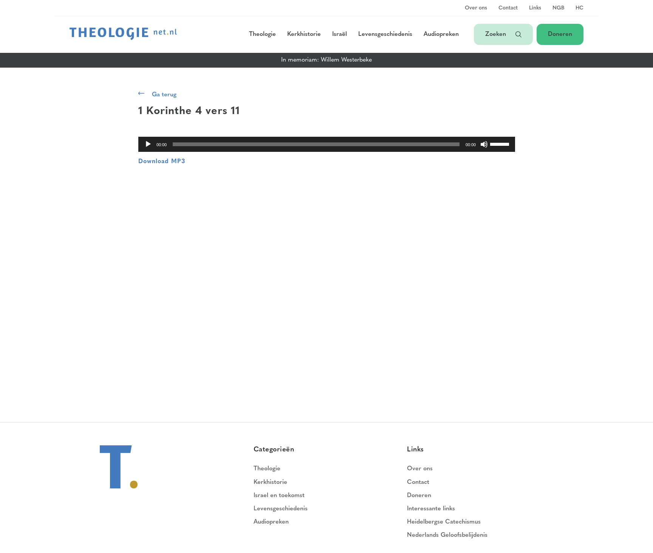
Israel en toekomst (279, 496)
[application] (326, 144)
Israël (339, 34)
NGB (558, 8)
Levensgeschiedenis (385, 34)
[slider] (500, 143)
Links (535, 8)
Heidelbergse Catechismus (444, 522)
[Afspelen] (148, 144)
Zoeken (496, 34)
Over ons (476, 8)
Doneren (560, 34)
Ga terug (164, 95)
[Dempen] (484, 144)
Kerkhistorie (304, 34)
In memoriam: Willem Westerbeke (326, 60)
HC (579, 8)
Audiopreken (441, 34)
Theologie (262, 34)
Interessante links (431, 509)
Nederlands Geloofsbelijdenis (447, 535)
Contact (508, 8)
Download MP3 (161, 162)
